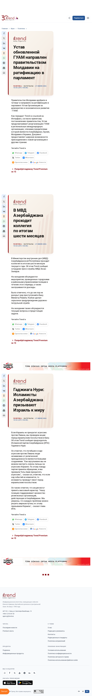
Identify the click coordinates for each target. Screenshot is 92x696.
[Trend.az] (10, 18)
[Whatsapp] (5, 673)
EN (79, 691)
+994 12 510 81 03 (8, 614)
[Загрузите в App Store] (9, 682)
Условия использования (57, 650)
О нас (50, 628)
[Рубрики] (88, 18)
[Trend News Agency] (9, 595)
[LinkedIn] (29, 673)
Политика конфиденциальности (59, 653)
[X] (15, 673)
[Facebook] (10, 673)
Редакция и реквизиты (56, 631)
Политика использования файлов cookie (63, 660)
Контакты (51, 634)
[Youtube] (20, 673)
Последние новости (10, 628)
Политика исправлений (56, 641)
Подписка (6, 650)
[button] (4, 33)
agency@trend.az (8, 616)
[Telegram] (24, 673)
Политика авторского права (58, 657)
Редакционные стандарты (57, 638)
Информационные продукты (13, 653)
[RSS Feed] (34, 673)
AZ (83, 691)
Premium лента (8, 631)
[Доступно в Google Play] (25, 682)
